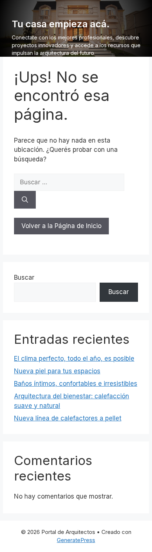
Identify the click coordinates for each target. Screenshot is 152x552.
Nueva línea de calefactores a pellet (67, 418)
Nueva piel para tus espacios (57, 371)
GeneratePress (76, 540)
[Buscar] (25, 200)
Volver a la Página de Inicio (61, 226)
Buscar (24, 277)
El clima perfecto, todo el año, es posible (74, 358)
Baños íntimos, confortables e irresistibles (75, 383)
